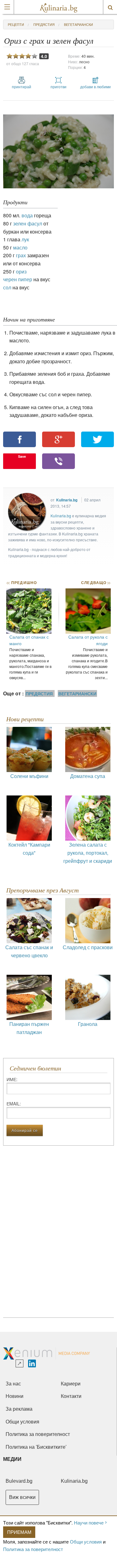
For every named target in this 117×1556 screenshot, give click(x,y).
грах (21, 255)
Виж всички (22, 1497)
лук (25, 239)
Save (22, 456)
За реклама (19, 1409)
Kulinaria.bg (66, 500)
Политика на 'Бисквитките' (36, 1447)
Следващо (95, 582)
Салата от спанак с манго (29, 640)
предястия (44, 24)
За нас (13, 1383)
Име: (12, 1079)
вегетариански (78, 24)
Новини (14, 1396)
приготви (58, 86)
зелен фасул (27, 223)
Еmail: (14, 1103)
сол (7, 287)
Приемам (19, 1532)
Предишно (21, 582)
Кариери (70, 1383)
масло (20, 247)
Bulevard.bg (19, 1481)
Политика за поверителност (33, 1549)
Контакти (71, 1396)
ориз (21, 271)
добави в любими (95, 86)
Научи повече (89, 1522)
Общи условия (86, 1541)
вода (27, 215)
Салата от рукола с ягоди (88, 640)
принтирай (21, 86)
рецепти (16, 24)
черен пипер (17, 279)
